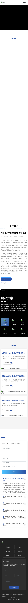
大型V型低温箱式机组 (14, 199)
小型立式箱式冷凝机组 (14, 167)
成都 (19, 600)
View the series (7, 83)
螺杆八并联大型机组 (14, 135)
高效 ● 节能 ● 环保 (8, 15)
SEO (22, 598)
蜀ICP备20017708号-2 (10, 598)
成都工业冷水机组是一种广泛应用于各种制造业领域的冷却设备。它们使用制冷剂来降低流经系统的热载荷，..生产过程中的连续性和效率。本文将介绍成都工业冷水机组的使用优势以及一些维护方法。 (14, 357)
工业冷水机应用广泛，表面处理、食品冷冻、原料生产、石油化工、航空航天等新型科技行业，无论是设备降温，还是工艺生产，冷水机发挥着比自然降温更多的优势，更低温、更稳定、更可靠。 (13, 380)
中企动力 (15, 600)
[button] (13, 28)
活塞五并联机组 (14, 103)
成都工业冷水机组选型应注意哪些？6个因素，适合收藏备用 (13, 376)
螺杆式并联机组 (14, 68)
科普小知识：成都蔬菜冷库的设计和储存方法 (13, 400)
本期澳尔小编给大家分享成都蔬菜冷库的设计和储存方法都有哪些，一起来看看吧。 (13, 404)
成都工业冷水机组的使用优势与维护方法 (13, 353)
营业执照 (18, 598)
